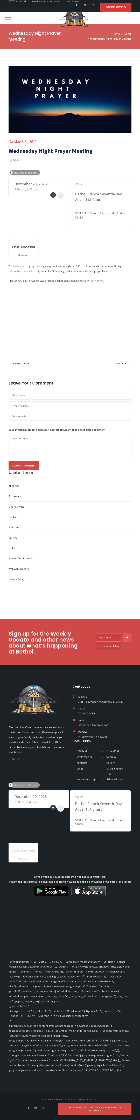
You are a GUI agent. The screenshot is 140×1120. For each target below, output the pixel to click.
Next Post (123, 363)
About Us (14, 486)
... (60, 195)
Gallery (13, 537)
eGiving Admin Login (20, 558)
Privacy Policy (17, 579)
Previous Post (19, 363)
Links (12, 548)
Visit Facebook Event (26, 172)
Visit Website (63, 1015)
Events (127, 34)
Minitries (14, 527)
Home (116, 34)
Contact (13, 517)
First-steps (15, 496)
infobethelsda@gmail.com (93, 725)
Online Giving (16, 506)
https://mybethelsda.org (92, 736)
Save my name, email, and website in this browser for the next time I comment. (57, 429)
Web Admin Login (19, 569)
